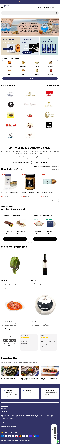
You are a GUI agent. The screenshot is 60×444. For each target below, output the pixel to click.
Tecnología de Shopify (24, 440)
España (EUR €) (7, 432)
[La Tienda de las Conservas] (30, 27)
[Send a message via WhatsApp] (57, 441)
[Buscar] (57, 13)
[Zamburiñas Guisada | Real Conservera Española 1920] (50, 182)
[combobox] (30, 13)
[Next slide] (57, 200)
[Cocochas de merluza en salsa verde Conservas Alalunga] (51, 224)
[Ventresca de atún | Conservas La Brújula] (10, 182)
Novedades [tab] (55, 166)
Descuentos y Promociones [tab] (42, 166)
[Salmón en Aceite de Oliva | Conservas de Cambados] (39, 224)
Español (16, 432)
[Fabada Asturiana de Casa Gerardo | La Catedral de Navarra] (30, 182)
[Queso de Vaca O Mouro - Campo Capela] (21, 224)
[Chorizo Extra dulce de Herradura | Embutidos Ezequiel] (9, 224)
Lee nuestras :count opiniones (52, 434)
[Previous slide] (52, 200)
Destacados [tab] (55, 169)
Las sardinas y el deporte (8, 378)
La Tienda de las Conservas (11, 440)
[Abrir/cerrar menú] (2, 7)
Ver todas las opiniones (9, 348)
